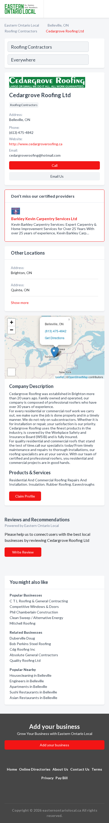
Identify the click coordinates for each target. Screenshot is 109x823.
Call (55, 165)
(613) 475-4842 (55, 331)
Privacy (47, 778)
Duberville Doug (22, 638)
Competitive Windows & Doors (34, 606)
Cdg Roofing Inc (22, 649)
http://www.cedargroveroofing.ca (35, 144)
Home (12, 769)
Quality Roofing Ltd (25, 660)
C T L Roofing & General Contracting (39, 601)
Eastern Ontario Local (22, 25)
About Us (60, 769)
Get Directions (54, 338)
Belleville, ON (58, 25)
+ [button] (11, 322)
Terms (97, 769)
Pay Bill (62, 778)
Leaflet (60, 377)
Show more (20, 302)
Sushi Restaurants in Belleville (33, 692)
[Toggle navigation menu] (102, 9)
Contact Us (79, 769)
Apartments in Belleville (28, 686)
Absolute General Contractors (34, 655)
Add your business (54, 745)
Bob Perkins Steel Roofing (30, 644)
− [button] (11, 330)
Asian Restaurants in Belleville (33, 697)
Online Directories (34, 769)
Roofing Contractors (21, 31)
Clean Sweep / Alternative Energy (36, 617)
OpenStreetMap (78, 377)
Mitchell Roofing (22, 623)
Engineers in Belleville (27, 681)
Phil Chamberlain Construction (34, 612)
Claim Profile (25, 496)
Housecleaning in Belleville (30, 675)
